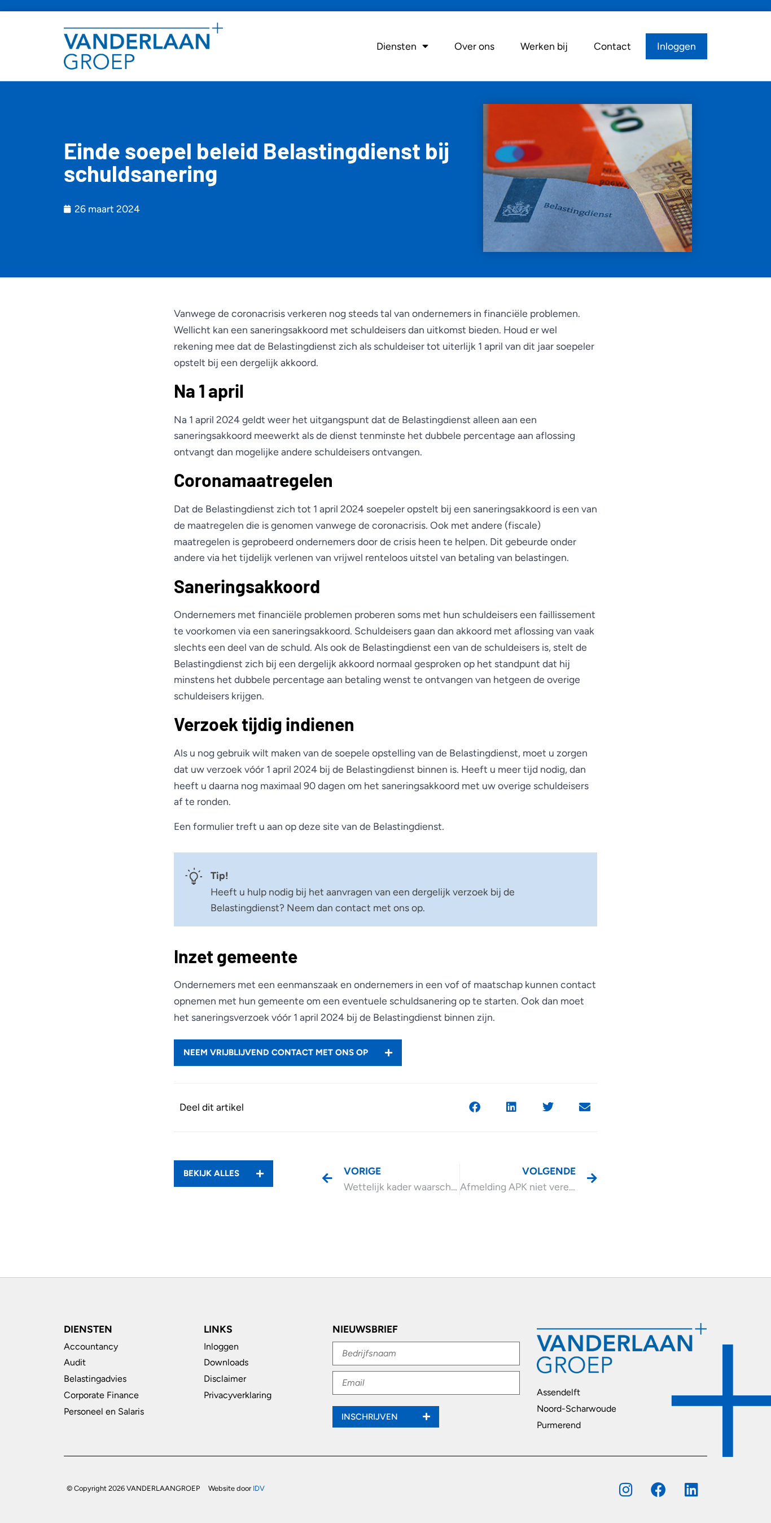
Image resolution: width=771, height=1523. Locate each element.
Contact (612, 46)
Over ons (474, 46)
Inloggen (676, 46)
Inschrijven (370, 1417)
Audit (75, 1362)
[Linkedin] (691, 1489)
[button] (474, 1107)
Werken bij (544, 46)
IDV (259, 1488)
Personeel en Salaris (104, 1411)
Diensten (396, 46)
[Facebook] (658, 1489)
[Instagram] (625, 1489)
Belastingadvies (95, 1378)
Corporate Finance (101, 1395)
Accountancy (91, 1346)
